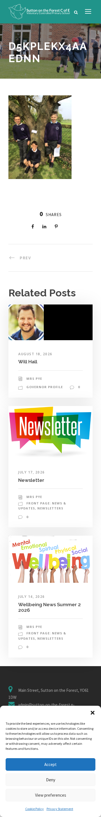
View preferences (50, 795)
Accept (50, 764)
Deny (50, 779)
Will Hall (27, 361)
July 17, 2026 (31, 472)
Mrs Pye (34, 378)
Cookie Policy (34, 809)
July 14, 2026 (31, 596)
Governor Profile (44, 387)
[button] (92, 713)
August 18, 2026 (35, 354)
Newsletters (50, 508)
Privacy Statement (60, 809)
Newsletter (31, 480)
